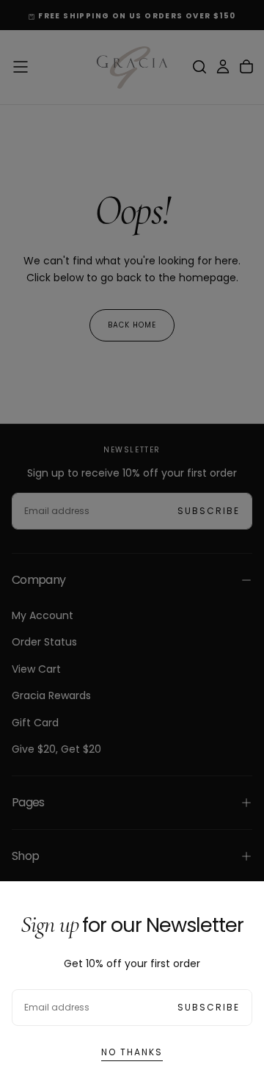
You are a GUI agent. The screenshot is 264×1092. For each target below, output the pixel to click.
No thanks (132, 1052)
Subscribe (208, 1007)
